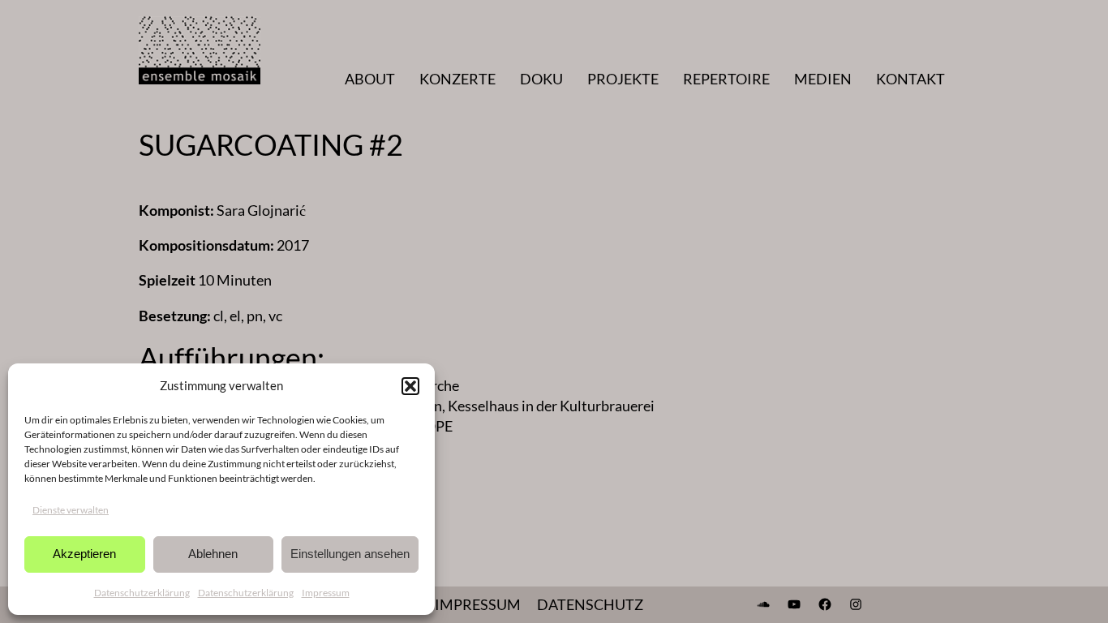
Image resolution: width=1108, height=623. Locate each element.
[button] (410, 386)
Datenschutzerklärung (142, 592)
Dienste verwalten (70, 510)
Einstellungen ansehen (350, 554)
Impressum (326, 592)
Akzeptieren (84, 554)
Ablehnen (213, 554)
